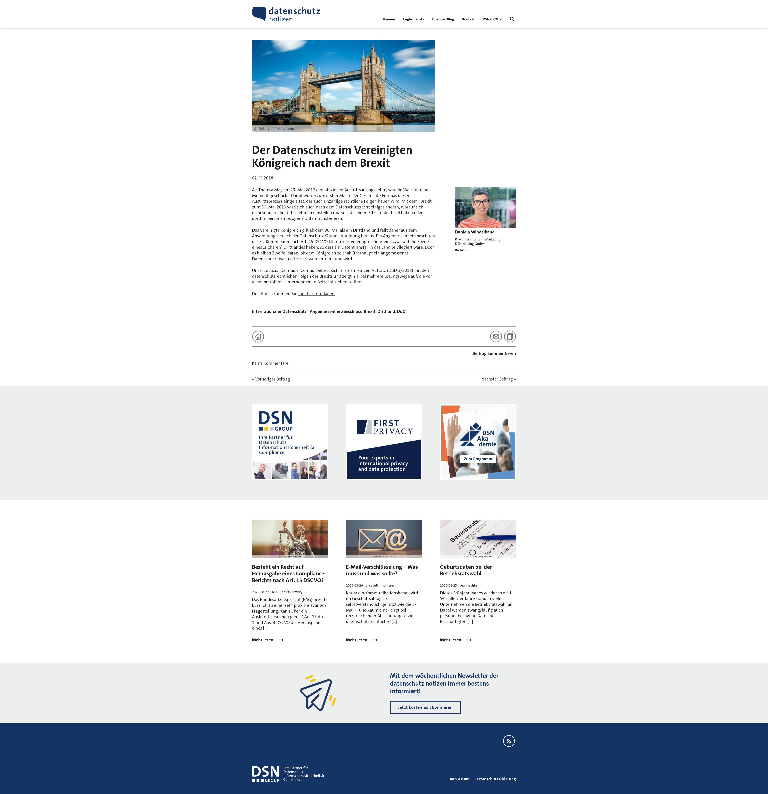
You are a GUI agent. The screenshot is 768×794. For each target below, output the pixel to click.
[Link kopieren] (510, 336)
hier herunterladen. (316, 293)
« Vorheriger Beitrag (271, 379)
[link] (413, 19)
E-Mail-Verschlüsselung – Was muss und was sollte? (382, 570)
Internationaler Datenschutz (279, 311)
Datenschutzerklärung (496, 779)
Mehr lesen (263, 640)
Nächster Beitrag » (498, 379)
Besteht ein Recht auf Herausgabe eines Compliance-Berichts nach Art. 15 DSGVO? (289, 573)
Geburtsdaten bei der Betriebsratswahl (466, 570)
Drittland (386, 311)
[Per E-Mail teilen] (496, 336)
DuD (401, 311)
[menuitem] (492, 19)
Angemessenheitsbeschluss (336, 311)
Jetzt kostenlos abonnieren (425, 707)
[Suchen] (512, 19)
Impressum (460, 779)
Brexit (369, 311)
